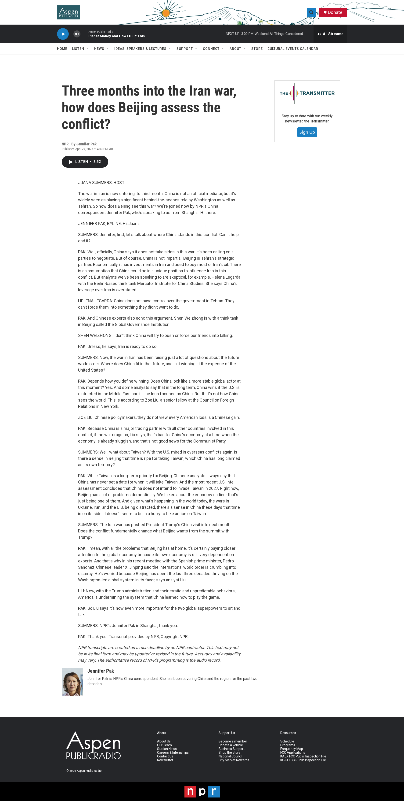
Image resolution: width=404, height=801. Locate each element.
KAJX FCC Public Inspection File (303, 756)
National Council (230, 756)
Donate (335, 12)
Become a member (233, 741)
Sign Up (307, 132)
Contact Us (165, 756)
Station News (167, 749)
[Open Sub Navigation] (88, 49)
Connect (211, 49)
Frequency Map (291, 749)
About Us (164, 741)
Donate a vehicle (231, 745)
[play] (63, 34)
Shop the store (229, 752)
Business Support (232, 749)
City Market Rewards (234, 760)
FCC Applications (292, 752)
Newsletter (165, 760)
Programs (287, 745)
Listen (78, 49)
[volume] (77, 34)
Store (257, 49)
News (99, 49)
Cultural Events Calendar (292, 49)
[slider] (84, 33)
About (235, 49)
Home (62, 49)
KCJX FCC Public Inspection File (303, 760)
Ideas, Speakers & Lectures (140, 49)
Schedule (287, 741)
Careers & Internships (173, 752)
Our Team (164, 745)
